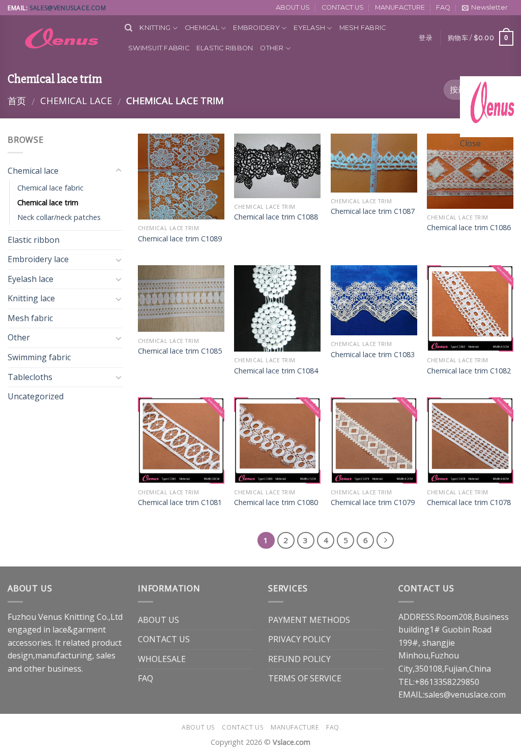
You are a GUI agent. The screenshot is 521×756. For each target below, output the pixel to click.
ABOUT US (293, 7)
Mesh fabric (362, 28)
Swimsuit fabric (158, 48)
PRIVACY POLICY (299, 639)
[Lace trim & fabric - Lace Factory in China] (58, 38)
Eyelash (309, 28)
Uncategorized (36, 396)
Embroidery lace (38, 259)
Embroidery (256, 28)
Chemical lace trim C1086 (469, 227)
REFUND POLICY (299, 659)
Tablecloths (30, 377)
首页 (17, 100)
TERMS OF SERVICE (304, 678)
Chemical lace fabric (50, 188)
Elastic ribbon (224, 48)
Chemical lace (76, 100)
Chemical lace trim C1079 (373, 502)
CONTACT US (343, 7)
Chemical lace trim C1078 (469, 502)
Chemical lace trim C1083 (373, 354)
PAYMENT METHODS (309, 619)
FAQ (443, 7)
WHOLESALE (162, 659)
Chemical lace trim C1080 (276, 502)
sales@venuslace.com (68, 8)
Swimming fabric (39, 357)
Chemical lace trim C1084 (276, 370)
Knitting (154, 28)
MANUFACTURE (400, 7)
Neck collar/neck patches (59, 217)
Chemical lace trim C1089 (180, 238)
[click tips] (490, 105)
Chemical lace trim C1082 (469, 370)
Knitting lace (31, 298)
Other (271, 48)
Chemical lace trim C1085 (180, 351)
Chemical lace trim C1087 (373, 211)
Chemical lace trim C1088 (276, 217)
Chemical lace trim (47, 202)
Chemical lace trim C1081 (180, 502)
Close (470, 143)
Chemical (202, 28)
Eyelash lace (30, 279)
